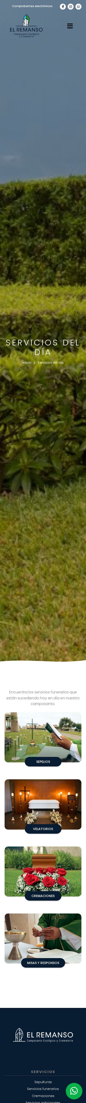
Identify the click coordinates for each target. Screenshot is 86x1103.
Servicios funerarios (43, 1089)
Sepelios (43, 761)
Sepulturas (43, 1082)
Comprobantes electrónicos (32, 6)
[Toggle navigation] (70, 26)
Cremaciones (43, 896)
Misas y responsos (43, 963)
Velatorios (43, 829)
